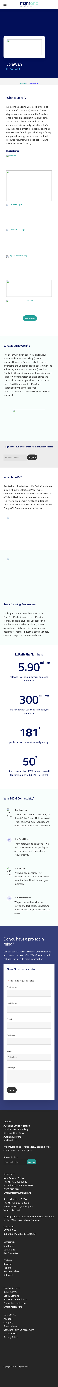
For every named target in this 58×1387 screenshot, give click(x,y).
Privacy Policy (11, 1337)
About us (8, 1319)
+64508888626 (19, 1182)
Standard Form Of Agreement (19, 1330)
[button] (5, 4)
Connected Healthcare (15, 1303)
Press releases (11, 1326)
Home (23, 83)
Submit (11, 1090)
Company (8, 1322)
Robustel (8, 1275)
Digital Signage (11, 1296)
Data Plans (9, 1249)
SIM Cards (9, 1246)
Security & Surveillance (15, 1299)
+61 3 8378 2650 (20, 1203)
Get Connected (11, 1253)
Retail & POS (10, 1292)
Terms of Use (10, 1333)
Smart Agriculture (13, 1307)
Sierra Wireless (11, 1271)
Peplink (7, 1267)
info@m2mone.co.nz (20, 1193)
